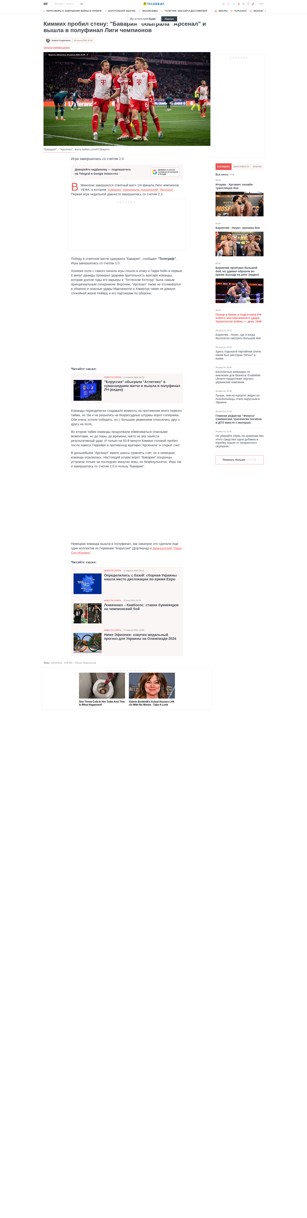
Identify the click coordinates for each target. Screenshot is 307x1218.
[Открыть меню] (45, 4)
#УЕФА (68, 662)
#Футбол (56, 662)
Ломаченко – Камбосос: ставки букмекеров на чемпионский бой (141, 607)
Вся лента (222, 174)
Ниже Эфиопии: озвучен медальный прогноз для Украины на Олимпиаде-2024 (140, 637)
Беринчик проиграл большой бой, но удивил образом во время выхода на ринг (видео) (237, 271)
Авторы (223, 11)
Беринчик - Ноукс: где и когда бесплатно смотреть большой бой (238, 336)
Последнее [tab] (223, 167)
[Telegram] (233, 3)
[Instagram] (248, 3)
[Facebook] (223, 3)
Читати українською (56, 47)
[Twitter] (243, 4)
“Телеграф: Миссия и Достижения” (186, 11)
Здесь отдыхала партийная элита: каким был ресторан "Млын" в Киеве (238, 355)
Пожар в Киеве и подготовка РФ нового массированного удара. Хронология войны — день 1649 (239, 318)
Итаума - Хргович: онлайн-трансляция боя (234, 186)
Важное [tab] (257, 167)
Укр (261, 4)
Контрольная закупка (121, 11)
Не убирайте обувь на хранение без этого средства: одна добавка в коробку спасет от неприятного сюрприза (240, 441)
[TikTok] (253, 3)
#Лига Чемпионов (85, 662)
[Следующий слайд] (265, 11)
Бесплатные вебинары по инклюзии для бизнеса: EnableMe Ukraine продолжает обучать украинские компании (238, 377)
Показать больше (234, 459)
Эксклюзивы (150, 11)
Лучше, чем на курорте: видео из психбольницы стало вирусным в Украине (238, 399)
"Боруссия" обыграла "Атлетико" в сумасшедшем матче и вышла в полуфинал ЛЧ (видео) (142, 385)
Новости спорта (112, 377)
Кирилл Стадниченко (61, 40)
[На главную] (153, 4)
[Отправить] (81, 3)
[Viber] (228, 4)
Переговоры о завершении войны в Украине (74, 11)
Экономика (260, 11)
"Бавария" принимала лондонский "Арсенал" (140, 189)
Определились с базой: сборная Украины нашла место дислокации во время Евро (140, 577)
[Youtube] (238, 3)
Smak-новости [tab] (241, 167)
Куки (152, 18)
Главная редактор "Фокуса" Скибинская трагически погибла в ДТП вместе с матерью (239, 419)
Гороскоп (240, 11)
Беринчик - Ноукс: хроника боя (238, 227)
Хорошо (169, 19)
